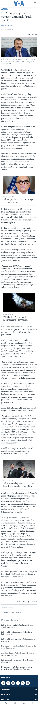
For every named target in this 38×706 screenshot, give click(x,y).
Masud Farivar (6, 25)
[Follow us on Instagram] (18, 683)
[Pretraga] (32, 703)
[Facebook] (5, 703)
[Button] (32, 34)
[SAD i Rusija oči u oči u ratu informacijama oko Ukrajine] (19, 302)
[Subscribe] (28, 683)
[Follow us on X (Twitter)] (8, 683)
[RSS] (23, 683)
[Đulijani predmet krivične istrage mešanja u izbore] (19, 185)
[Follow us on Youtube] (13, 683)
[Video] (23, 703)
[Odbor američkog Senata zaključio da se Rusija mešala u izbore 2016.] (19, 469)
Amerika (4, 9)
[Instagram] (14, 703)
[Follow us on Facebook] (3, 683)
